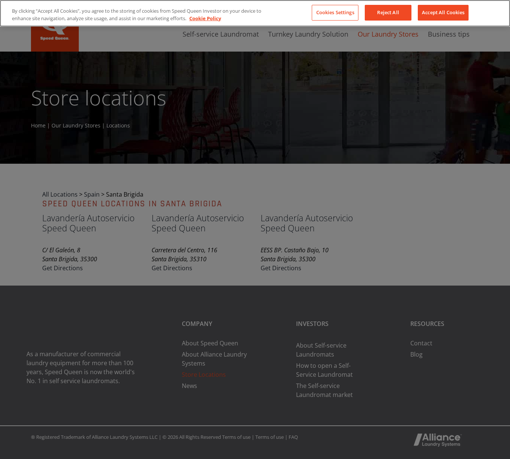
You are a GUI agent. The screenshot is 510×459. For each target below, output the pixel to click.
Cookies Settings (335, 12)
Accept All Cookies (443, 12)
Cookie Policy (205, 18)
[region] (255, 13)
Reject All (388, 12)
